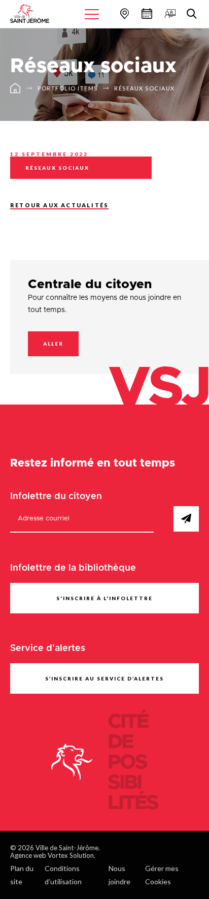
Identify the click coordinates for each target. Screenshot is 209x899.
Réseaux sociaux (144, 88)
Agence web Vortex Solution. (52, 855)
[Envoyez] (186, 519)
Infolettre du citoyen (56, 496)
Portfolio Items (68, 88)
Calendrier (145, 13)
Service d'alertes (47, 648)
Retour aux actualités (59, 205)
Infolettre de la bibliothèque (73, 568)
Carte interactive (123, 13)
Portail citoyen (169, 13)
